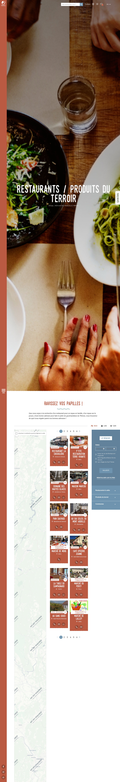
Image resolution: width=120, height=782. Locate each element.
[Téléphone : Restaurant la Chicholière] (54, 462)
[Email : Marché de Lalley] (81, 627)
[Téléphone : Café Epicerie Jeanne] (76, 562)
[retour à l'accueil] (3, 3)
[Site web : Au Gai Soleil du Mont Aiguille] (83, 530)
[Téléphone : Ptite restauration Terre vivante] (76, 465)
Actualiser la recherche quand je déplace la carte (31, 433)
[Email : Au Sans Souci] (59, 624)
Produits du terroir (101, 497)
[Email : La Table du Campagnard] (59, 594)
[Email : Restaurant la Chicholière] (59, 462)
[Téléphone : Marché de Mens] (59, 559)
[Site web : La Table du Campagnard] (63, 594)
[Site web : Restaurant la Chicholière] (63, 462)
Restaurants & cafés (102, 490)
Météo (97, 4)
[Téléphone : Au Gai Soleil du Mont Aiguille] (74, 530)
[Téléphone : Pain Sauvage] (56, 527)
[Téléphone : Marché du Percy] (76, 594)
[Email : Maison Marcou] (81, 494)
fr (108, 4)
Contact (87, 4)
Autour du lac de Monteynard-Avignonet (107, 454)
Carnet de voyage (101, 4)
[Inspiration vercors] (117, 198)
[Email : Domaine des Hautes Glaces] (59, 497)
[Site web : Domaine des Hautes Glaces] (63, 497)
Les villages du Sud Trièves (106, 462)
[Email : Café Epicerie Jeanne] (81, 562)
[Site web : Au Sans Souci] (63, 624)
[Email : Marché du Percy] (81, 594)
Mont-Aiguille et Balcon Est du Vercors (107, 459)
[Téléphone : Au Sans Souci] (54, 624)
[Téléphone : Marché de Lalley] (76, 627)
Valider (106, 470)
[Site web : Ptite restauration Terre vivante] (81, 465)
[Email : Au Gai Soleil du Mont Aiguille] (79, 530)
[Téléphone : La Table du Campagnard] (54, 594)
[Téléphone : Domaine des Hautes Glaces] (54, 497)
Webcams (93, 4)
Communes (99, 504)
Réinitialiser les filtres (106, 477)
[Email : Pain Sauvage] (61, 527)
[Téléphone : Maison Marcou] (76, 494)
